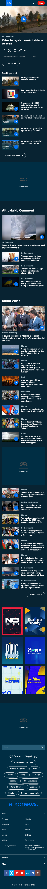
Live (41, 3)
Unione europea (30, 781)
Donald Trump (17, 787)
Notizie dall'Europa (10, 333)
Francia (23, 775)
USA (23, 377)
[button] (14, 155)
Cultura (28, 835)
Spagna (13, 781)
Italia (35, 769)
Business (5, 824)
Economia (25, 392)
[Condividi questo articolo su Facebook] (4, 50)
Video (4, 840)
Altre (4, 864)
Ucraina (33, 787)
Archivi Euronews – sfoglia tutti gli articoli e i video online (35, 847)
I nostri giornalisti (9, 845)
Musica (37, 775)
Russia (10, 775)
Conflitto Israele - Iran (23, 763)
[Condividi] (15, 50)
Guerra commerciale (30, 793)
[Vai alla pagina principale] (9, 3)
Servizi (5, 857)
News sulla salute (28, 581)
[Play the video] (23, 19)
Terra (27, 824)
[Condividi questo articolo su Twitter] (10, 50)
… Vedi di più (10, 63)
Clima (23, 433)
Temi (4, 813)
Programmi (29, 840)
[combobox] (23, 747)
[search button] (42, 747)
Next (4, 829)
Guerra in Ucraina (17, 769)
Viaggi (4, 835)
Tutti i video (35, 595)
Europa (5, 819)
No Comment (8, 242)
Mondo (24, 346)
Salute (11, 793)
